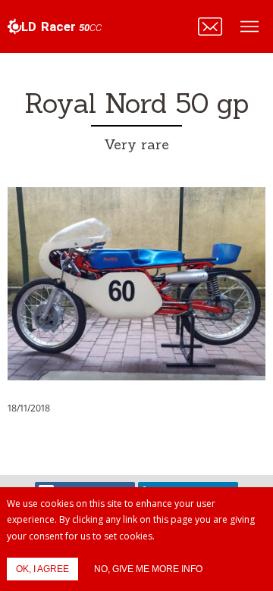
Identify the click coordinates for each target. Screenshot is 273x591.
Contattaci (210, 26)
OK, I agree (42, 569)
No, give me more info (148, 569)
